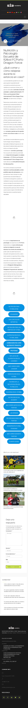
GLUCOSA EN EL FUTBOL (14, 392)
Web (7, 559)
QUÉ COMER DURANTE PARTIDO (14, 435)
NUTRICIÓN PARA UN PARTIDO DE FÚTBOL (14, 328)
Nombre (8, 548)
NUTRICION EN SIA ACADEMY (14, 398)
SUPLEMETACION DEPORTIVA (14, 321)
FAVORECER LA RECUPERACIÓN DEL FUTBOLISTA (14, 384)
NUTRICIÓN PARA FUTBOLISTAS (14, 308)
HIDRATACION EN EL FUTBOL (14, 375)
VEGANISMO (14, 314)
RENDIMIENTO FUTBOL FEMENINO (14, 427)
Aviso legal (9, 632)
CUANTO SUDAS (14, 441)
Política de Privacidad (21, 632)
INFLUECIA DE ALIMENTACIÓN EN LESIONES (14, 358)
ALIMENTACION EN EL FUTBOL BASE (14, 336)
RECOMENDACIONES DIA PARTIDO (14, 419)
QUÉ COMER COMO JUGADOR (14, 367)
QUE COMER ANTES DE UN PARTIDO (14, 406)
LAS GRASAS (14, 413)
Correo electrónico (10, 554)
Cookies (14, 632)
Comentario (9, 531)
